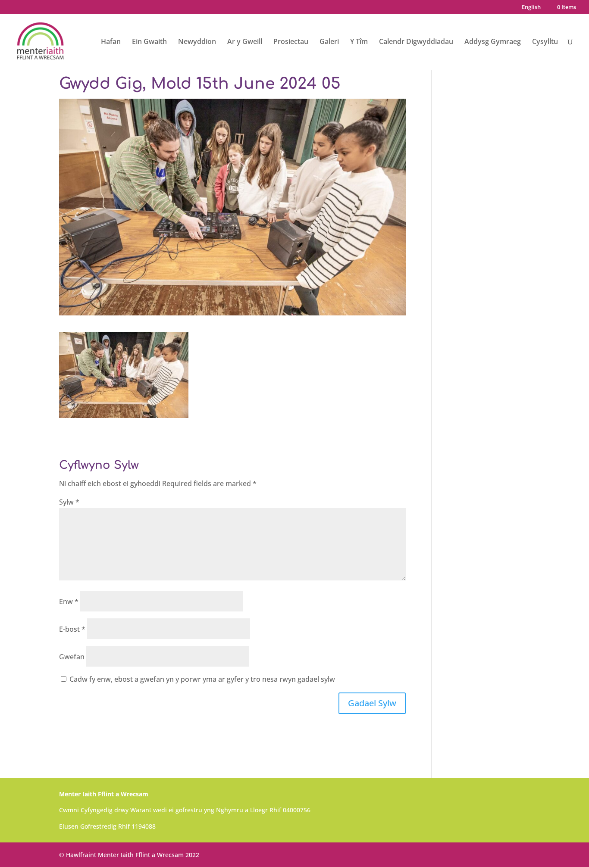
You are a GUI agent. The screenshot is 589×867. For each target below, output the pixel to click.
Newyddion (197, 42)
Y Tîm (359, 42)
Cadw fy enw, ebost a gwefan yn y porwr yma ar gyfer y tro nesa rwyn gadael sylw (202, 679)
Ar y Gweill (244, 42)
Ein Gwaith (149, 42)
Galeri (329, 42)
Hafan (111, 42)
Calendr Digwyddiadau (416, 42)
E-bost (72, 629)
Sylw (69, 502)
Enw (68, 601)
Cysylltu (545, 42)
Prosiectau (290, 42)
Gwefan (72, 656)
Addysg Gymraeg (492, 42)
